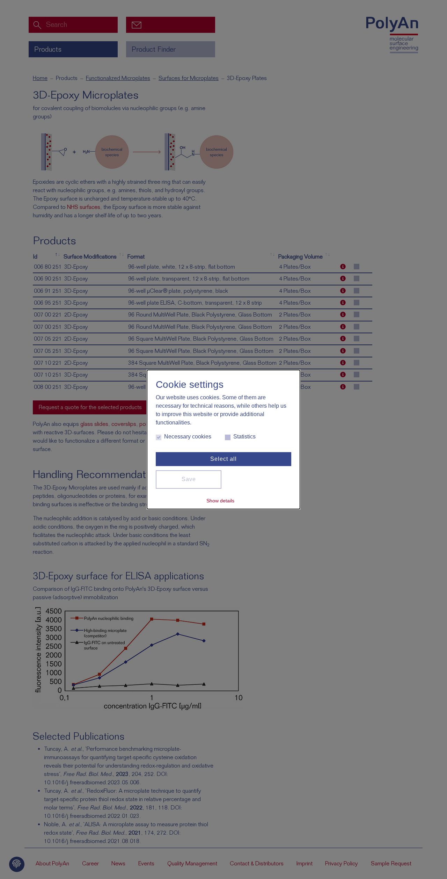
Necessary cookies (187, 437)
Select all (223, 459)
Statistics (244, 437)
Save (189, 479)
